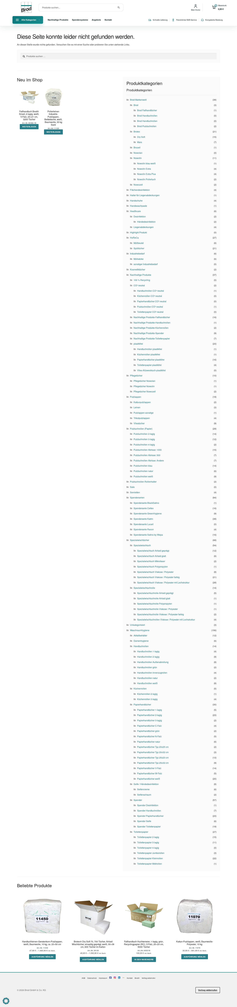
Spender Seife (144, 821)
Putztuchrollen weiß (143, 476)
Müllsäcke (138, 258)
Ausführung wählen (42, 956)
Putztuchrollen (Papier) (141, 428)
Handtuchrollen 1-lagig (148, 651)
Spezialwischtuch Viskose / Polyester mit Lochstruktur (163, 582)
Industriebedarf (137, 253)
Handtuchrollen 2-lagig (148, 656)
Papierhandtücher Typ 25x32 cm (153, 762)
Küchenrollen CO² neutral (149, 296)
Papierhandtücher (142, 704)
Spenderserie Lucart (143, 524)
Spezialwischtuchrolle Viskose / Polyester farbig (160, 614)
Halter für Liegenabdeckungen (145, 195)
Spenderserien (137, 497)
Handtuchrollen (141, 646)
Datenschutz (92, 978)
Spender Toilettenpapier (149, 826)
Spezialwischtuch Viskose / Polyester (155, 571)
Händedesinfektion (146, 221)
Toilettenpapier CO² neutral (150, 311)
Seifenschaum (144, 794)
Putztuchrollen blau (143, 465)
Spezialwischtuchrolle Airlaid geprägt (155, 593)
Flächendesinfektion (140, 189)
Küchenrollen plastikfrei (148, 354)
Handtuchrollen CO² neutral (150, 290)
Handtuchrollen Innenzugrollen (152, 672)
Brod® (137, 978)
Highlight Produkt (138, 232)
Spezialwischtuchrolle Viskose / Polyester (157, 609)
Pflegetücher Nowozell (145, 391)
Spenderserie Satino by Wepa (148, 534)
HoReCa (134, 237)
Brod (136, 105)
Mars (139, 142)
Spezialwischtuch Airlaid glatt (151, 556)
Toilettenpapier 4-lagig (148, 847)
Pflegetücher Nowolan (144, 380)
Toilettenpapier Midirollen (149, 863)
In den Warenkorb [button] (143, 959)
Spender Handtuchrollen (149, 810)
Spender (138, 800)
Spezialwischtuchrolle (144, 587)
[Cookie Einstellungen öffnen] (6, 1003)
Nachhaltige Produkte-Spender (149, 333)
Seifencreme (143, 789)
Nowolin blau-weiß (146, 163)
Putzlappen (135, 396)
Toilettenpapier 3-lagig (148, 842)
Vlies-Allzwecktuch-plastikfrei (151, 370)
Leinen (137, 407)
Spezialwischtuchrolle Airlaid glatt (153, 598)
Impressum (103, 978)
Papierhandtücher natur (148, 741)
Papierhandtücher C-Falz (149, 725)
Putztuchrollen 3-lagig (144, 439)
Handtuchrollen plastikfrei (149, 349)
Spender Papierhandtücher (150, 815)
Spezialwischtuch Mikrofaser (151, 561)
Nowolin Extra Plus (146, 174)
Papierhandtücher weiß (148, 778)
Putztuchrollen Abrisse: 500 (147, 455)
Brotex (137, 131)
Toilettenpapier (141, 831)
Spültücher (139, 248)
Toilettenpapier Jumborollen (150, 853)
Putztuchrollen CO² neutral (150, 306)
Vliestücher (139, 423)
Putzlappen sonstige (143, 412)
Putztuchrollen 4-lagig (144, 444)
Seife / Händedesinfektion (146, 784)
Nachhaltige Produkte (58, 19)
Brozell (137, 147)
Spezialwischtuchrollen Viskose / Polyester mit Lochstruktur (166, 619)
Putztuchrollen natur (143, 471)
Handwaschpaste (138, 205)
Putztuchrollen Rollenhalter (143, 481)
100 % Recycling (142, 280)
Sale (132, 487)
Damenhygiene (141, 640)
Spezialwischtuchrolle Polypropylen (154, 603)
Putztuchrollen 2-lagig (144, 433)
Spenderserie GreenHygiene (148, 513)
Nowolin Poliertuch (146, 179)
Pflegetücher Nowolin (144, 386)
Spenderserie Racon (144, 529)
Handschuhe (136, 200)
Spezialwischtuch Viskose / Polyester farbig (158, 577)
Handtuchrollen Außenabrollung (152, 662)
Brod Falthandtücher (147, 110)
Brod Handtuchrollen (147, 115)
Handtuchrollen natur (147, 678)
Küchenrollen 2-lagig (147, 693)
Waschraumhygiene (139, 630)
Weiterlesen (29, 126)
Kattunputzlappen (142, 402)
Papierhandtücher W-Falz (149, 773)
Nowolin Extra (144, 168)
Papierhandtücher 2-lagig (149, 715)
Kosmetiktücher (137, 269)
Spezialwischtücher (139, 540)
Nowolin (138, 158)
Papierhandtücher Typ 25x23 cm (153, 757)
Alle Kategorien (28, 19)
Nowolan (138, 152)
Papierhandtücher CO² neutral (151, 301)
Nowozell (138, 184)
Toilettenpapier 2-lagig (148, 837)
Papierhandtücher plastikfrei (150, 359)
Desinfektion (140, 216)
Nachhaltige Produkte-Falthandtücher (152, 317)
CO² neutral (139, 285)
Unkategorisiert (137, 624)
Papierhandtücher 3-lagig (149, 720)
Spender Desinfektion (147, 805)
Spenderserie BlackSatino (146, 502)
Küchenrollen (140, 688)
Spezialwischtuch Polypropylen (152, 566)
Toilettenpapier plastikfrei (149, 365)
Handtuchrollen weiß (147, 683)
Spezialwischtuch (142, 545)
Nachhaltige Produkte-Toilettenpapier (152, 338)
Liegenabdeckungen (144, 227)
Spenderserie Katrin (143, 518)
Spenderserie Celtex (144, 508)
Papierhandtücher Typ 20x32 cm (153, 752)
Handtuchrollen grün (147, 667)
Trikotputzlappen (142, 418)
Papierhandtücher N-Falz (149, 736)
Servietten (135, 492)
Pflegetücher (136, 375)
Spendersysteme (80, 19)
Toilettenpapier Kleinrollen (150, 858)
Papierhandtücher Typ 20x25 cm (153, 746)
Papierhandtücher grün (148, 731)
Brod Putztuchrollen (146, 126)
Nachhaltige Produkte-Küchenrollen (151, 327)
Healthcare (135, 211)
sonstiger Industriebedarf (146, 264)
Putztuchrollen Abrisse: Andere (149, 460)
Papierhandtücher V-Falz (149, 768)
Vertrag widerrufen (148, 978)
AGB (83, 978)
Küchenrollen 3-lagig (147, 699)
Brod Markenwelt (138, 99)
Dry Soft (141, 136)
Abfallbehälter (140, 635)
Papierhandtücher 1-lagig (149, 709)
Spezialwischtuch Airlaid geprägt (153, 550)
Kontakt (108, 19)
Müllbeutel (139, 243)
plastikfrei (138, 343)
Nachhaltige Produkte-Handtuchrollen (152, 322)
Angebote (96, 19)
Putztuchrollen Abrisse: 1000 (148, 449)
